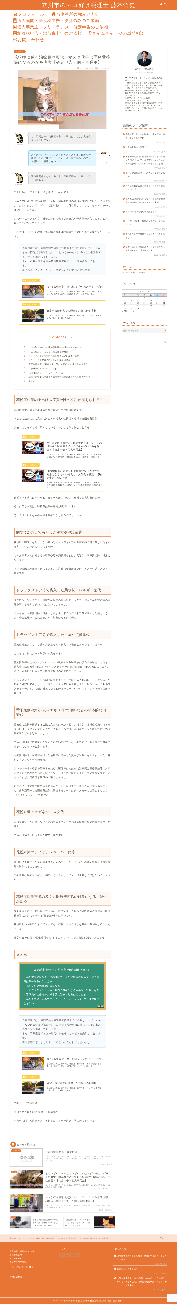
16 (131, 303)
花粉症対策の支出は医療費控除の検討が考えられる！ (55, 347)
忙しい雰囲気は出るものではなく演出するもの (145, 175)
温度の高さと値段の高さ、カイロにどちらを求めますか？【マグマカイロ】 (145, 249)
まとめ (31, 381)
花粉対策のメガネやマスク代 (42, 368)
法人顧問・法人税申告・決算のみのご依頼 (58, 20)
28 (164, 306)
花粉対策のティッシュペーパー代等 (46, 373)
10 (138, 300)
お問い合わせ (31, 39)
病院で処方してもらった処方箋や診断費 (48, 351)
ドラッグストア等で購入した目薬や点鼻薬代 (50, 360)
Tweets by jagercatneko (133, 273)
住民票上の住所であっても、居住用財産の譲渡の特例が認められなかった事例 (145, 200)
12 (151, 300)
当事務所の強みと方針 (77, 14)
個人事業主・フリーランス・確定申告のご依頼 (62, 27)
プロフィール (31, 14)
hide (71, 338)
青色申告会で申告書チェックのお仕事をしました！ (145, 236)
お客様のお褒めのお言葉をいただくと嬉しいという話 (145, 188)
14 (164, 300)
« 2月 (124, 311)
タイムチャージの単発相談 (118, 33)
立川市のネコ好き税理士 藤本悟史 (88, 4)
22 (125, 306)
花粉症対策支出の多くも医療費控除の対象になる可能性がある (59, 377)
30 (131, 308)
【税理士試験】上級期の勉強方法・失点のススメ (145, 223)
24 (138, 306)
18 (144, 303)
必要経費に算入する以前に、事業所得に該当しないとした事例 (145, 136)
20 (157, 303)
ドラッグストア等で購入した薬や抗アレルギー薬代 (53, 355)
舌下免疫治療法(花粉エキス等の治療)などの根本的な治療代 (58, 364)
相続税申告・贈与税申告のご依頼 (49, 33)
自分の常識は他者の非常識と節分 (141, 212)
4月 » (132, 311)
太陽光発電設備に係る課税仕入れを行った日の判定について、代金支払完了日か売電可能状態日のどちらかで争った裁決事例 (145, 160)
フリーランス (19, 51)
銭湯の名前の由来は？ (136, 147)
